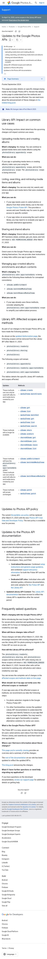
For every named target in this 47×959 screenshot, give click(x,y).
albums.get (25, 408)
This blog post (7, 765)
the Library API (17, 588)
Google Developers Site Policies (17, 809)
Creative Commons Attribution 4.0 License (22, 804)
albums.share (26, 430)
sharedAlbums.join (28, 441)
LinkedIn (5, 863)
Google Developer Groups (11, 830)
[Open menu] (3, 3)
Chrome (5, 884)
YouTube (5, 870)
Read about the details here (19, 20)
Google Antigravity (8, 895)
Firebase (5, 887)
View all (4, 906)
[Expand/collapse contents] (14, 46)
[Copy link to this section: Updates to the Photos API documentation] (23, 536)
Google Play (6, 902)
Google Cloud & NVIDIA (10, 842)
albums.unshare (27, 434)
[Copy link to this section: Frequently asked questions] (39, 609)
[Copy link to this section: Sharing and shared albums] (32, 229)
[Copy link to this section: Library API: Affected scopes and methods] (15, 323)
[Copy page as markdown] (17, 40)
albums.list (25, 411)
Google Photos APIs (24, 27)
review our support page (24, 780)
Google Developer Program (11, 827)
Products (12, 27)
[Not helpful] (19, 31)
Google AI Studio (8, 891)
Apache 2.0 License (29, 807)
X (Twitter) (6, 866)
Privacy (11, 948)
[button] (23, 79)
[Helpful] (16, 31)
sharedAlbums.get (28, 437)
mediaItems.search (28, 426)
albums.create (26, 390)
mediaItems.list (27, 422)
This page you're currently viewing (15, 750)
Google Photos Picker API (16, 207)
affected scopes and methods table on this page (21, 678)
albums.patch (26, 490)
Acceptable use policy (20, 515)
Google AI (5, 935)
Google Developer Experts (11, 834)
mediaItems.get (27, 419)
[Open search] (36, 2)
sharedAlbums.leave (29, 445)
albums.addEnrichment (30, 459)
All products (6, 939)
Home (4, 27)
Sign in (41, 3)
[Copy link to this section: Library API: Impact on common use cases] (16, 123)
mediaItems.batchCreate (31, 394)
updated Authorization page (26, 336)
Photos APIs (26, 2)
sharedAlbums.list (28, 448)
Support (6, 9)
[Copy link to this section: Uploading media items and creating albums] (11, 142)
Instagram (5, 859)
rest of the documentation (15, 758)
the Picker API (34, 585)
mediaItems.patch (28, 493)
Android (5, 880)
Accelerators (6, 838)
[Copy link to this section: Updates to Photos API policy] (40, 509)
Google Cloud (6, 898)
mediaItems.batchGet (29, 415)
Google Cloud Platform (10, 931)
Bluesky (4, 855)
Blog (3, 852)
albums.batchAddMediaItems (32, 462)
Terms (4, 948)
